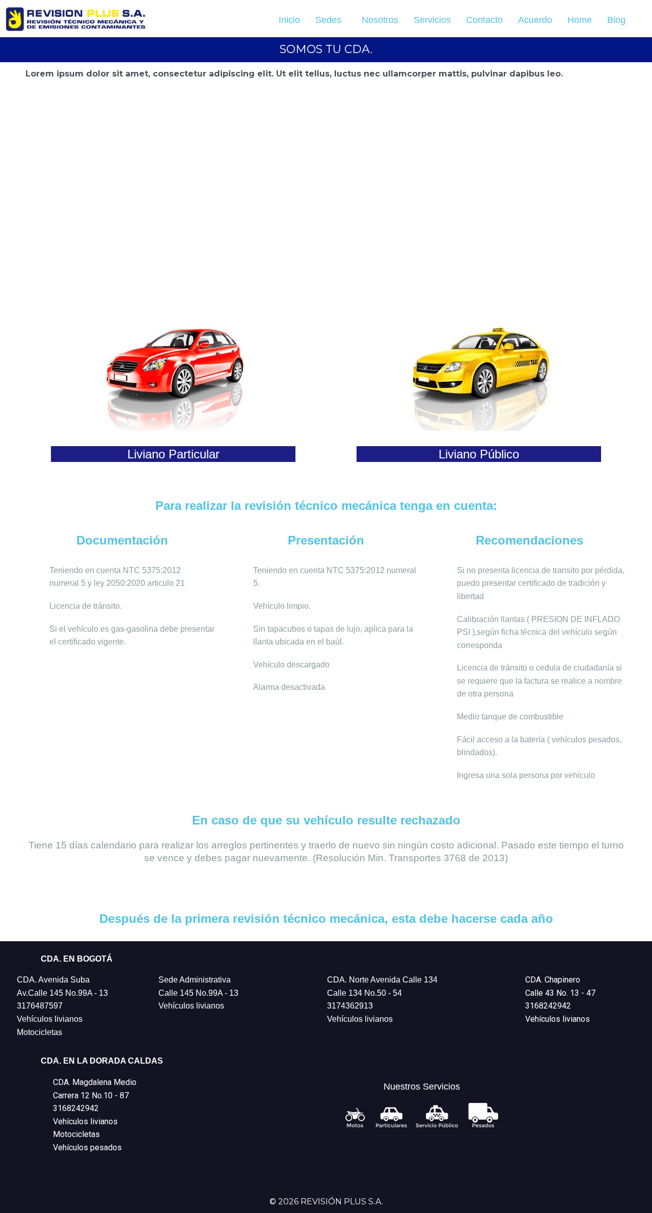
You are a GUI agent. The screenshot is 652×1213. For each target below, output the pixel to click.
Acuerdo (535, 20)
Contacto (484, 20)
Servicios (432, 20)
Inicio (289, 20)
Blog (616, 20)
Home (579, 20)
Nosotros (380, 20)
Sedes (328, 20)
